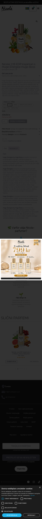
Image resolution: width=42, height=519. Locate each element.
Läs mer (32, 495)
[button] (21, 511)
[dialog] (21, 502)
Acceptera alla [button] (12, 515)
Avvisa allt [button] (31, 515)
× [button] (40, 487)
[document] (21, 259)
